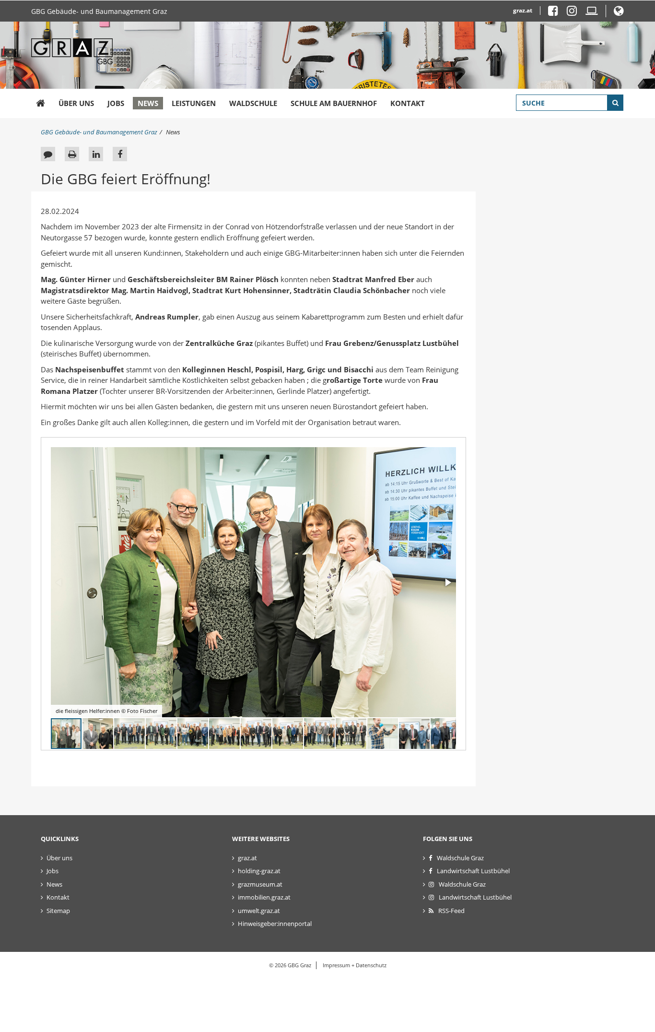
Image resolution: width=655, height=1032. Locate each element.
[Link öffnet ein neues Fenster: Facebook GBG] (556, 13)
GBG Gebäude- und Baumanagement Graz (99, 11)
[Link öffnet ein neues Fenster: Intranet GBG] (591, 13)
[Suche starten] (615, 103)
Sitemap (58, 910)
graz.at (522, 10)
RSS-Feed (451, 910)
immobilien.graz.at (264, 897)
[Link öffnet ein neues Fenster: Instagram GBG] (575, 13)
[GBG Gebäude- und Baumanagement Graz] (40, 103)
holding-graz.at (259, 870)
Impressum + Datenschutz (354, 965)
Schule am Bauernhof (334, 103)
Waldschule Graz (460, 858)
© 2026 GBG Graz (290, 965)
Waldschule (253, 103)
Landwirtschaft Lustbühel (473, 870)
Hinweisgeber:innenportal (275, 923)
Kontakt (407, 103)
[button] (619, 13)
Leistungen (194, 103)
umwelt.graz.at (259, 910)
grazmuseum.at (260, 884)
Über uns (76, 103)
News (148, 103)
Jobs (115, 103)
